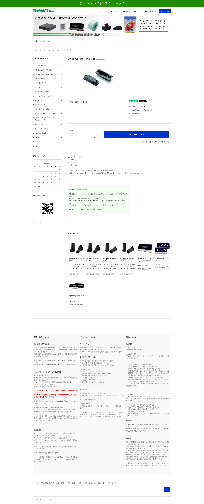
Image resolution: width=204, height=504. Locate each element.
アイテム (166, 11)
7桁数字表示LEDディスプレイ (76, 297)
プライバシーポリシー (110, 483)
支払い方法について (47, 483)
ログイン (139, 11)
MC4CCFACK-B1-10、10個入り (76, 259)
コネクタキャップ (45, 50)
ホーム (102, 11)
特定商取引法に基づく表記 (160, 142)
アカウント (116, 11)
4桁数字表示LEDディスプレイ (162, 259)
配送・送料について (63, 483)
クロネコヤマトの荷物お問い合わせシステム (59, 401)
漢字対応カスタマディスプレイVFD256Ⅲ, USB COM (144, 260)
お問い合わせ (152, 11)
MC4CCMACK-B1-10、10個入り (110, 259)
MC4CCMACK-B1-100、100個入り (127, 259)
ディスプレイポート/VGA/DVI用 (62, 50)
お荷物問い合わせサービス (53, 364)
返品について (145, 142)
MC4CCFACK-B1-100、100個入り (93, 259)
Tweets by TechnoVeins (41, 223)
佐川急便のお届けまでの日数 (54, 360)
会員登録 (128, 11)
